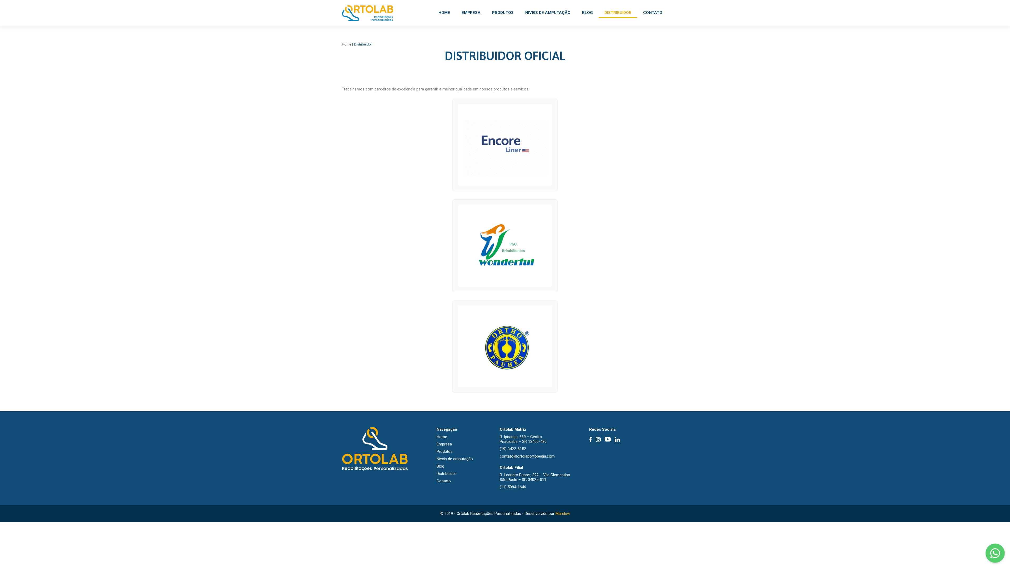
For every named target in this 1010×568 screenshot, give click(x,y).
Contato (652, 12)
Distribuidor (618, 12)
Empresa (471, 12)
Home (444, 12)
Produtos (503, 12)
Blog (587, 12)
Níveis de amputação (547, 12)
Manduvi (563, 513)
